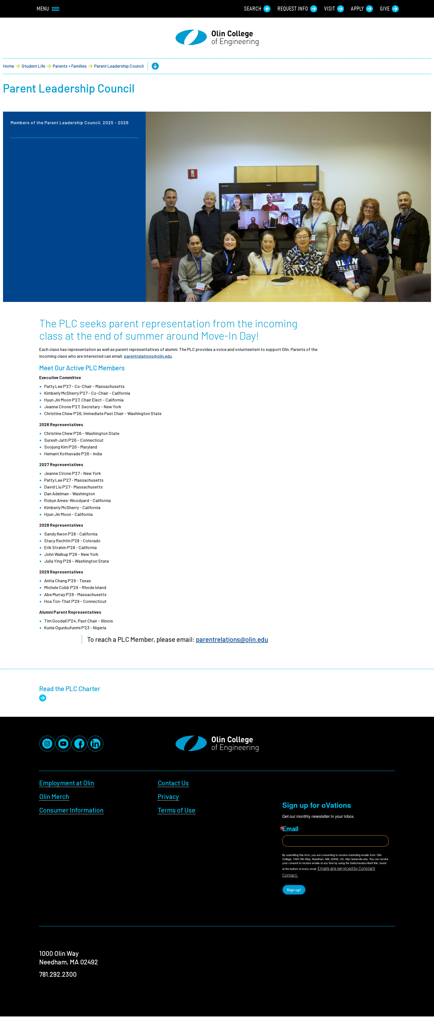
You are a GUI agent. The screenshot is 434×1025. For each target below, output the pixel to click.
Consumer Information (71, 810)
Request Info (293, 9)
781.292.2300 (58, 974)
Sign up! (294, 889)
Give (385, 9)
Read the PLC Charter (69, 688)
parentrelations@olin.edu (148, 356)
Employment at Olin (66, 783)
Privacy (168, 796)
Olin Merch (54, 796)
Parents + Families (70, 65)
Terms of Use (176, 810)
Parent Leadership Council (119, 65)
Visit (329, 9)
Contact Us (173, 783)
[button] (151, 66)
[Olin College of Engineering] (217, 38)
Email (290, 828)
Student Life (33, 65)
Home (8, 65)
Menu (43, 9)
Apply (357, 9)
